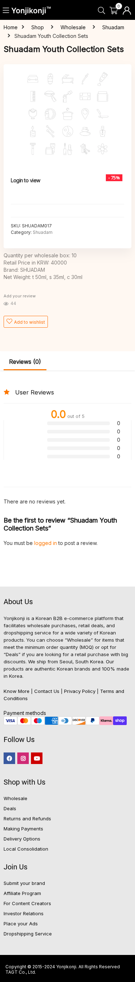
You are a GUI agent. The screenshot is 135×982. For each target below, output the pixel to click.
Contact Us (46, 691)
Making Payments (23, 829)
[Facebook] (9, 758)
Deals (10, 808)
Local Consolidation (26, 849)
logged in (46, 543)
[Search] (101, 11)
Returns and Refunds (27, 818)
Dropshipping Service (28, 934)
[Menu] (6, 11)
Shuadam (113, 27)
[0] (113, 10)
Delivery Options (22, 839)
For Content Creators (27, 903)
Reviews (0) (25, 361)
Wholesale (73, 27)
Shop (37, 27)
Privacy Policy (79, 691)
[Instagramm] (23, 758)
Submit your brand (24, 883)
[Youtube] (36, 758)
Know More (17, 691)
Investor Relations (24, 913)
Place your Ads (21, 923)
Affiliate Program (22, 893)
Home (11, 27)
